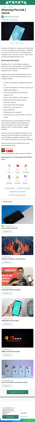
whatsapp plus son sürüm (17, 191)
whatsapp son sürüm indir (17, 195)
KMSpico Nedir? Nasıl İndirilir (11, 351)
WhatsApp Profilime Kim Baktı (11, 290)
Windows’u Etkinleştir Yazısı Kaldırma (13, 259)
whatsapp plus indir (23, 188)
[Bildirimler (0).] (33, 2)
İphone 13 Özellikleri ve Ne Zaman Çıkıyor (15, 382)
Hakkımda (24, 413)
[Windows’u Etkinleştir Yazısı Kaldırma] (17, 245)
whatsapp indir (9, 188)
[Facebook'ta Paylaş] (6, 420)
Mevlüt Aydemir (8, 16)
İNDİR (3, 159)
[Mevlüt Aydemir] (16, 2)
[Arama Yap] (30, 2)
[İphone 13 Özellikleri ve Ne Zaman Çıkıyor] (17, 369)
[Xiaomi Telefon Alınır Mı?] (17, 214)
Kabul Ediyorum (10, 416)
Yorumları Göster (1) (16, 392)
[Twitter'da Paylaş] (17, 420)
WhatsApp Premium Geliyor (10, 320)
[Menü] (2, 2)
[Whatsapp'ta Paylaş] (29, 420)
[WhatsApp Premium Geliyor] (17, 307)
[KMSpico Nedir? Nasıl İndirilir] (17, 338)
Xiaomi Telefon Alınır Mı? (10, 228)
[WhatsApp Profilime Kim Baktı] (17, 276)
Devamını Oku (7, 231)
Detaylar (4, 413)
